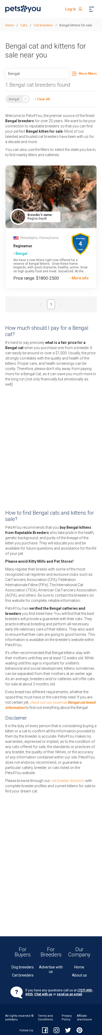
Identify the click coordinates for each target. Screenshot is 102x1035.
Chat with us (43, 994)
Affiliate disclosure (84, 1017)
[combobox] (37, 74)
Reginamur (22, 246)
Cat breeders (22, 975)
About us (79, 975)
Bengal (14, 99)
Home (79, 967)
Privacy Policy (67, 1017)
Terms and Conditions (45, 1017)
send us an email (69, 994)
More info (80, 278)
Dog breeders (23, 967)
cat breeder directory (67, 781)
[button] (41, 98)
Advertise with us (51, 969)
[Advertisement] (51, 448)
